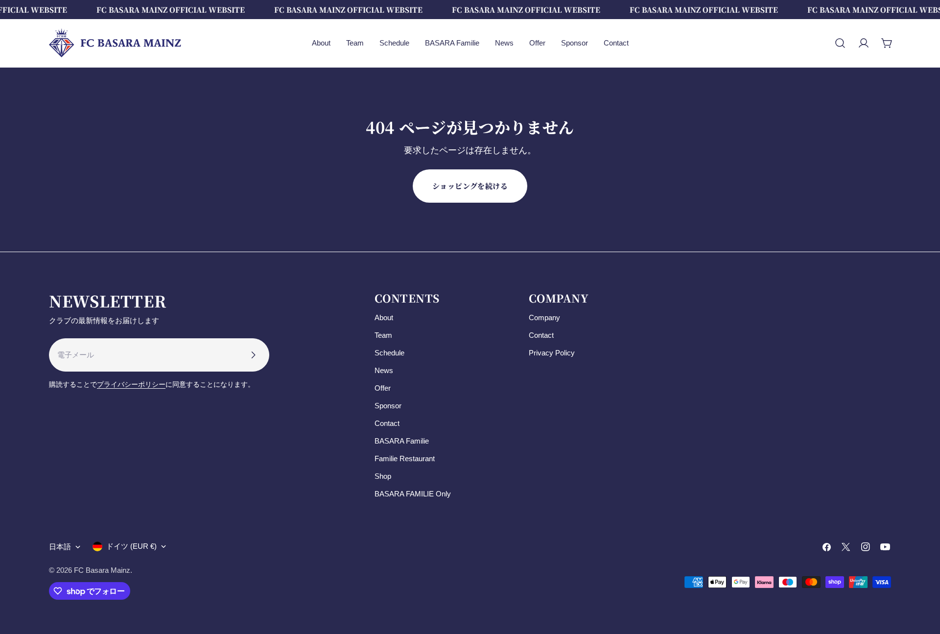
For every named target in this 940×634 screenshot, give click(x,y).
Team (383, 335)
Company (544, 317)
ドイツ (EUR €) (131, 546)
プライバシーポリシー (131, 384)
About (384, 317)
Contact (387, 423)
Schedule (389, 353)
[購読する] (253, 355)
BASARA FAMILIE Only (413, 494)
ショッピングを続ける (470, 186)
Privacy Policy (552, 353)
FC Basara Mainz (102, 570)
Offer (383, 388)
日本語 (60, 546)
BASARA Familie (402, 441)
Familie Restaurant (405, 458)
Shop (383, 476)
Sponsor (388, 405)
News (384, 370)
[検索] (840, 43)
